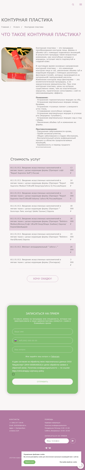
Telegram (55, 356)
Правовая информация (52, 423)
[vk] (49, 448)
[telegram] (46, 448)
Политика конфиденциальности (56, 425)
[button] (73, 4)
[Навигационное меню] (80, 4)
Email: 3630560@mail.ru (17, 425)
